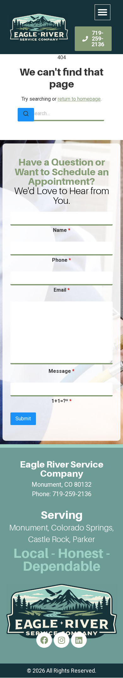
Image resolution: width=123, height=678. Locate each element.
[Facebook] (44, 640)
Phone (61, 260)
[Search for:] (61, 114)
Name (61, 230)
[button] (102, 12)
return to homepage (79, 99)
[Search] (26, 114)
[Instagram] (61, 640)
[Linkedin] (79, 640)
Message (61, 371)
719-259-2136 (71, 494)
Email (62, 290)
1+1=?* (61, 401)
